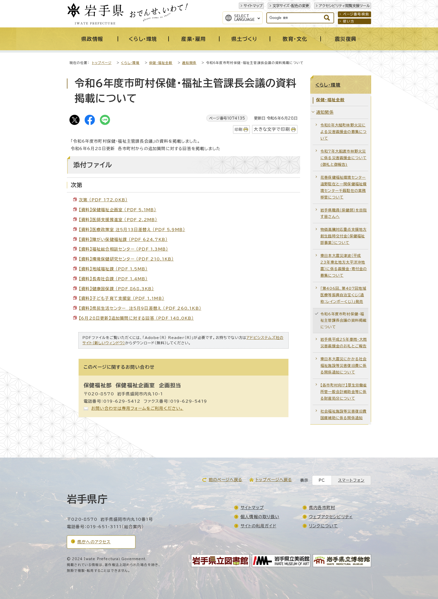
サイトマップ (253, 6)
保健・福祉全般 (160, 62)
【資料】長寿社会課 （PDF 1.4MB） (113, 279)
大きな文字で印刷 (272, 129)
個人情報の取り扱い (260, 517)
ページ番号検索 (356, 14)
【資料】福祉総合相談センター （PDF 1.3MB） (123, 249)
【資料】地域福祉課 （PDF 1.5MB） (113, 269)
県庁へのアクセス (94, 542)
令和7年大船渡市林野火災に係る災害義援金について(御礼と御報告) (343, 157)
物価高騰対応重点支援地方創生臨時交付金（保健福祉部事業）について (343, 236)
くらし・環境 (130, 62)
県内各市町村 (322, 508)
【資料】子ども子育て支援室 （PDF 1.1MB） (121, 298)
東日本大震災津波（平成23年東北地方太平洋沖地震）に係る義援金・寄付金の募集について (343, 265)
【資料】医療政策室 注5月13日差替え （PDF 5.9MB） (132, 230)
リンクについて (323, 526)
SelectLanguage (244, 17)
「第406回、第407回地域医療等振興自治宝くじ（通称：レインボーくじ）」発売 (343, 294)
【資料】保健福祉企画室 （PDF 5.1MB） (117, 210)
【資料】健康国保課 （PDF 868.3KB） (116, 289)
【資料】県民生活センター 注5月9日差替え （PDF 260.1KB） (140, 308)
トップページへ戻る (274, 480)
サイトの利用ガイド (258, 526)
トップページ (102, 62)
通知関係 (189, 62)
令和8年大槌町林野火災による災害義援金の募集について (343, 131)
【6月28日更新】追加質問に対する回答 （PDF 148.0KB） (136, 318)
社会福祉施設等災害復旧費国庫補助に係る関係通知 (343, 414)
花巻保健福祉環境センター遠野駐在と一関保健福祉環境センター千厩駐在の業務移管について (343, 187)
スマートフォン (351, 480)
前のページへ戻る (226, 480)
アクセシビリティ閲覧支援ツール (344, 6)
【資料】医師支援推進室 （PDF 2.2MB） (118, 220)
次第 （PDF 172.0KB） (103, 200)
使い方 (349, 21)
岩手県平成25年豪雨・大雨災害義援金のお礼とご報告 (343, 342)
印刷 (238, 129)
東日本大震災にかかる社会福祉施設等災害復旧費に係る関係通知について (343, 365)
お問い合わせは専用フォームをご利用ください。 (137, 408)
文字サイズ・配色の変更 (290, 6)
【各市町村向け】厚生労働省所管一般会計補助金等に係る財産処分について (343, 391)
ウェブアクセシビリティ (331, 517)
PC (322, 480)
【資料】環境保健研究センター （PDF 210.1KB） (126, 259)
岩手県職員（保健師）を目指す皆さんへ (343, 213)
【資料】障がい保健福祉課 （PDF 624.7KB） (123, 239)
